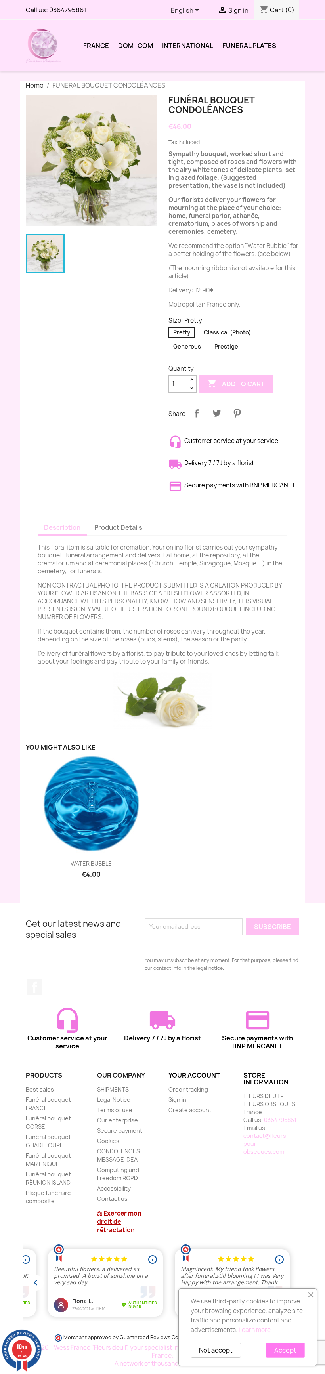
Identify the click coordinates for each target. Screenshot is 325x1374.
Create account (190, 1110)
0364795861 (67, 10)
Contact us (112, 1198)
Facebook (34, 987)
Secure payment (119, 1130)
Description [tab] (62, 527)
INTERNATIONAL (187, 45)
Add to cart (236, 383)
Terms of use (114, 1110)
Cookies (108, 1141)
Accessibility (114, 1188)
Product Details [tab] (118, 527)
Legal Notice (113, 1099)
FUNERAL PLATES (249, 45)
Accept (285, 1350)
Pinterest (237, 413)
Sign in (177, 1099)
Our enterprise (117, 1120)
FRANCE (96, 45)
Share (197, 413)
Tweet (217, 413)
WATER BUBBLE (91, 863)
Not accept (216, 1350)
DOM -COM (135, 45)
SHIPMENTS (113, 1089)
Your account (194, 1075)
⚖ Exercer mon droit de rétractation (119, 1221)
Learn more (255, 1330)
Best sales (40, 1089)
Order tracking (188, 1089)
